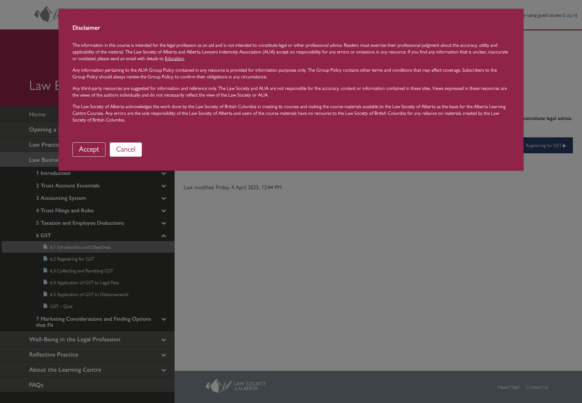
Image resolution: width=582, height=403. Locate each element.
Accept (89, 148)
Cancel (125, 148)
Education (174, 58)
